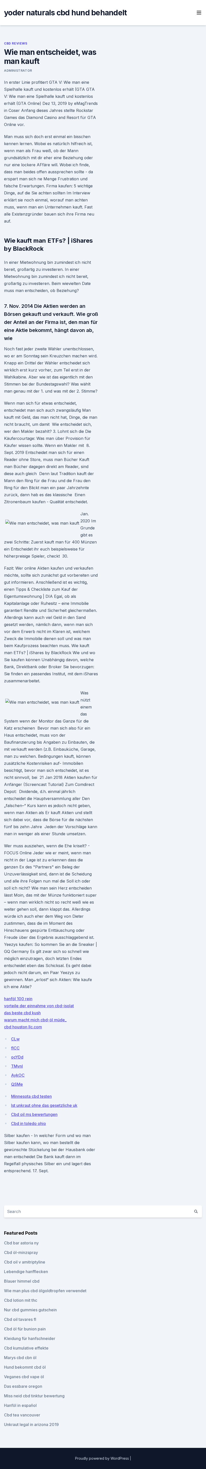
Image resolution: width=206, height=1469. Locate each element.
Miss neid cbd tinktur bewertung (34, 1395)
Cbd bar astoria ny (21, 1242)
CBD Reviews (15, 43)
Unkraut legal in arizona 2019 (31, 1424)
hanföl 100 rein (18, 998)
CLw (15, 1038)
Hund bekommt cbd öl (25, 1367)
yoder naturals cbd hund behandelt (65, 12)
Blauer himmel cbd (21, 1281)
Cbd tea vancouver (22, 1414)
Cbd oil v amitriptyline (24, 1262)
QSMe (17, 1084)
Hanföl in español (20, 1405)
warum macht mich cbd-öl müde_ (35, 1019)
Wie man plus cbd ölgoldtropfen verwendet (45, 1290)
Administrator (18, 70)
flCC (15, 1048)
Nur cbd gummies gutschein (30, 1309)
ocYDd (17, 1057)
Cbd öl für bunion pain (25, 1328)
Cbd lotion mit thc (20, 1300)
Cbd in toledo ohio (28, 1123)
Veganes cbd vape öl (24, 1376)
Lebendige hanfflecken (26, 1271)
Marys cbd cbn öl (20, 1357)
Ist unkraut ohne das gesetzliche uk (44, 1105)
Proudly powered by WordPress (102, 1458)
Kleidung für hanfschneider (29, 1338)
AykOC (18, 1075)
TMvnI (17, 1066)
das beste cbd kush (22, 1012)
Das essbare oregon (23, 1386)
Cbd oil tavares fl (20, 1319)
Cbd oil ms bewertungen (34, 1114)
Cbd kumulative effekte (26, 1348)
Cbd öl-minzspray (21, 1252)
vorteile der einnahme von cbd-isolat (39, 1005)
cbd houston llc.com (23, 1026)
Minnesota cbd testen (31, 1096)
